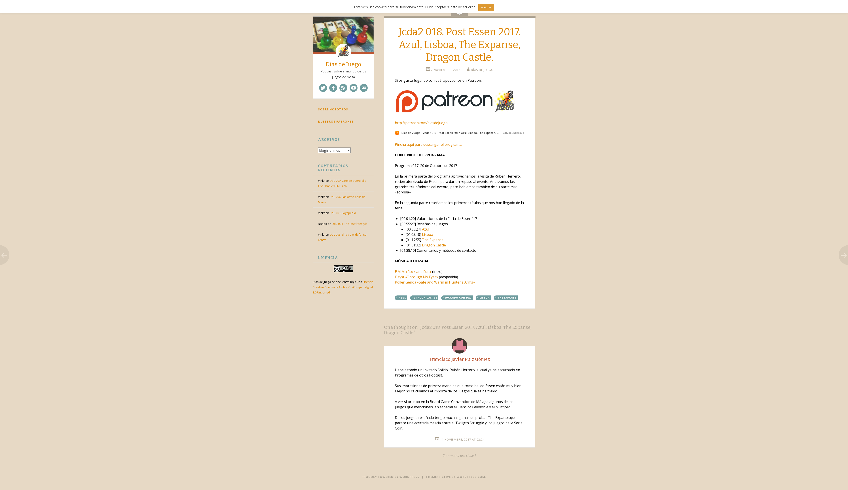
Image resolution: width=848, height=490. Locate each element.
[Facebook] (333, 88)
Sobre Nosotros (333, 109)
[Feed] (343, 88)
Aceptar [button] (486, 7)
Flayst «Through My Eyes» (416, 276)
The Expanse (432, 239)
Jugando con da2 (458, 297)
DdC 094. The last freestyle (349, 224)
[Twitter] (323, 88)
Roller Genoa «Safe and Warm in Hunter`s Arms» (435, 282)
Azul (425, 229)
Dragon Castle (434, 245)
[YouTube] (354, 88)
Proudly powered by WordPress (390, 477)
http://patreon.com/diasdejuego (421, 122)
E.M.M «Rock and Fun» (413, 271)
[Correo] (364, 88)
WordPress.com (471, 477)
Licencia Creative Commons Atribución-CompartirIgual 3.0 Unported (343, 287)
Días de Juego (343, 64)
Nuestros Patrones (336, 121)
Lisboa (427, 234)
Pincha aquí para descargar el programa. (428, 144)
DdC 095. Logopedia (343, 213)
